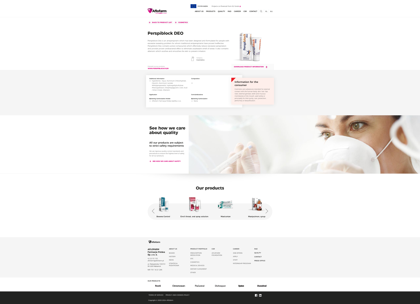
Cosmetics (183, 22)
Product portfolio (198, 249)
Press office (259, 261)
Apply (235, 257)
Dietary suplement (198, 269)
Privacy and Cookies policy (177, 295)
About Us (199, 11)
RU (271, 11)
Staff (235, 260)
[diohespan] (199, 286)
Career (237, 11)
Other (193, 272)
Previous (153, 211)
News (171, 260)
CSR (245, 11)
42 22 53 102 (153, 258)
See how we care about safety (167, 161)
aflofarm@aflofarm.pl (156, 261)
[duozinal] (241, 286)
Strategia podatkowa (174, 264)
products (210, 11)
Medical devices (197, 265)
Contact (253, 11)
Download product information (249, 67)
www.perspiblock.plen (158, 68)
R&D (229, 11)
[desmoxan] (158, 286)
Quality (221, 11)
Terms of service (156, 295)
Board (172, 253)
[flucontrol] (178, 286)
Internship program (242, 263)
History (172, 257)
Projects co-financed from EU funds (225, 6)
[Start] (157, 11)
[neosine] (262, 286)
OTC (191, 259)
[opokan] (220, 286)
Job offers (237, 253)
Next (266, 211)
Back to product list (162, 22)
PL (266, 11)
